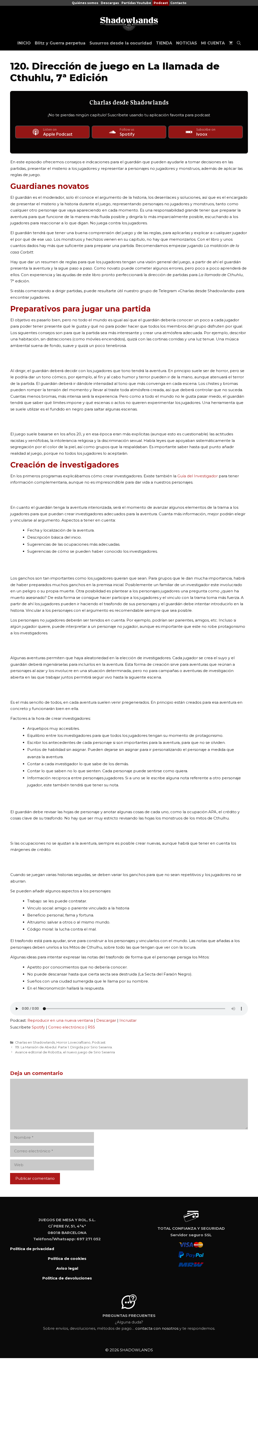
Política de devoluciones (67, 1278)
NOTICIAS (186, 43)
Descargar (106, 1020)
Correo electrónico (66, 1027)
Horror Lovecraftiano (73, 1042)
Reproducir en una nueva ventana (60, 1020)
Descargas (110, 3)
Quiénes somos (85, 3)
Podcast (161, 3)
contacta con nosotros (156, 1328)
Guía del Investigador (198, 476)
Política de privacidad (32, 1248)
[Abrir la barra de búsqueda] (239, 43)
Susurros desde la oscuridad (120, 43)
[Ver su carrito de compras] (231, 43)
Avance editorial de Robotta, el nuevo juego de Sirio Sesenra (65, 1052)
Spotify (38, 1027)
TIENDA (164, 43)
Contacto (178, 3)
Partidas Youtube (136, 3)
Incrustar (128, 1020)
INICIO (24, 43)
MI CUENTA (213, 43)
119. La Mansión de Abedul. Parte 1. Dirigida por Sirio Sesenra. (64, 1047)
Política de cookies (67, 1258)
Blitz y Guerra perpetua (60, 43)
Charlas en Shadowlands (35, 1042)
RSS (91, 1027)
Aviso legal (67, 1268)
